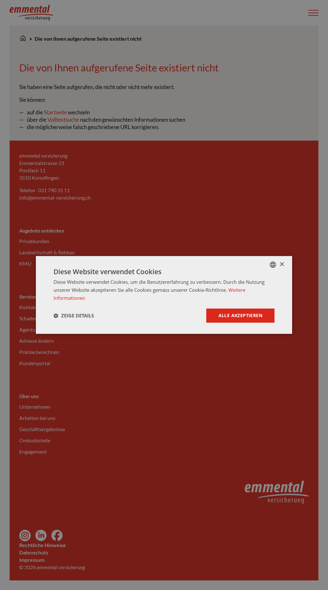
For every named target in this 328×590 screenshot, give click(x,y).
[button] (73, 315)
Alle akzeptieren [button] (240, 315)
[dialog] (164, 295)
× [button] (281, 264)
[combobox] (273, 264)
